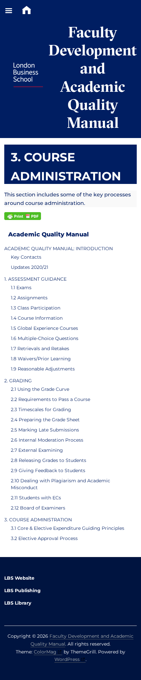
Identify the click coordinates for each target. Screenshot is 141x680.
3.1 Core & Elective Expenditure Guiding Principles (67, 528)
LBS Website (19, 578)
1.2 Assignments (29, 298)
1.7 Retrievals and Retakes (40, 348)
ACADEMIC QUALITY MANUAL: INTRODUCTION (58, 248)
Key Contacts (26, 257)
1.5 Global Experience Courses (44, 328)
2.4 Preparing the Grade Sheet (45, 420)
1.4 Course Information (37, 318)
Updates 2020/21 (29, 267)
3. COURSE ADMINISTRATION (38, 520)
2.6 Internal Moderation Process (47, 440)
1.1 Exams (21, 287)
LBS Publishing (22, 590)
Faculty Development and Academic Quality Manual (93, 77)
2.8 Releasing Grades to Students (48, 460)
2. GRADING (18, 381)
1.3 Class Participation (35, 308)
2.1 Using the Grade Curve (40, 389)
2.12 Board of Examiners (38, 508)
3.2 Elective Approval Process (44, 538)
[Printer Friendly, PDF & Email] (22, 216)
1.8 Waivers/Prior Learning (41, 359)
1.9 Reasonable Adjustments (43, 369)
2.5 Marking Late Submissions (45, 430)
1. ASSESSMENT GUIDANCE (35, 279)
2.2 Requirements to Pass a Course (50, 399)
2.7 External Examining (37, 450)
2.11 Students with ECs (36, 498)
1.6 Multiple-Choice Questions (44, 338)
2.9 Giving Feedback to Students (48, 470)
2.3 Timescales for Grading (41, 409)
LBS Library (17, 603)
